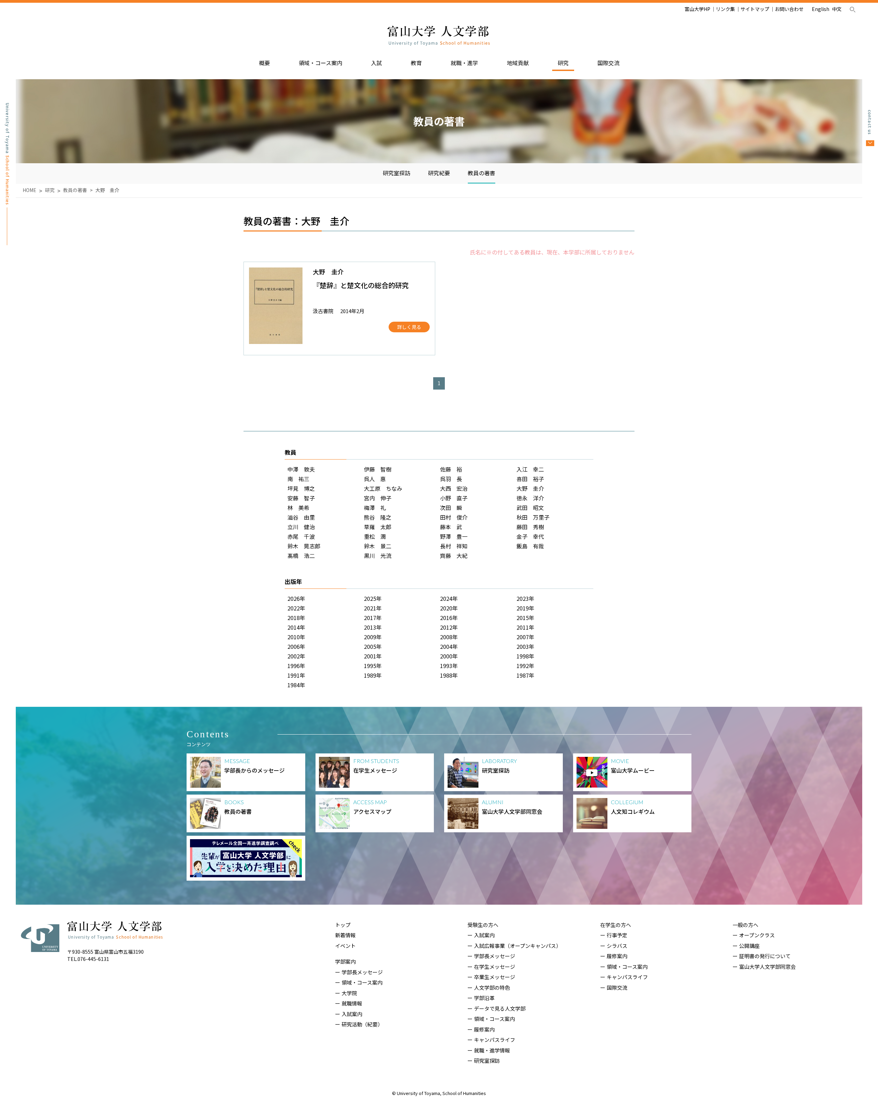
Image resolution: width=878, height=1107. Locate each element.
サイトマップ (754, 8)
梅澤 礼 (375, 507)
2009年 (373, 637)
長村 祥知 (453, 546)
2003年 (525, 646)
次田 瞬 (451, 507)
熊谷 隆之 (377, 517)
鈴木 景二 (377, 546)
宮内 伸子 (377, 498)
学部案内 (345, 961)
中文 (837, 8)
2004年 (449, 646)
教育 (416, 63)
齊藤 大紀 (453, 555)
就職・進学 (464, 63)
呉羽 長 (451, 479)
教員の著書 (481, 173)
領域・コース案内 (320, 63)
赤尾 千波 (301, 536)
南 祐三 (298, 479)
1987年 (525, 675)
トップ (343, 924)
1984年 (296, 685)
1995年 (373, 666)
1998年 (525, 656)
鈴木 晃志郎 (303, 546)
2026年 (296, 598)
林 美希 (298, 507)
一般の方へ (745, 924)
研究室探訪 (396, 173)
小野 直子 (453, 498)
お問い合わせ (789, 8)
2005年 (373, 646)
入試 (376, 63)
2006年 (296, 646)
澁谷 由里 (301, 517)
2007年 (525, 637)
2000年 (449, 656)
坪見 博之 (301, 488)
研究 (563, 63)
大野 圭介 (530, 488)
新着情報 (345, 935)
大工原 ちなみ (383, 488)
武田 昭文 (530, 507)
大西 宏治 (453, 488)
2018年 (296, 618)
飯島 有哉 (530, 546)
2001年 (373, 656)
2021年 (373, 608)
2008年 (449, 637)
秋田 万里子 (533, 517)
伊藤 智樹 (377, 469)
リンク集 (725, 8)
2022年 (296, 608)
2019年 (525, 608)
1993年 (449, 666)
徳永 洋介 (530, 498)
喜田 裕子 (530, 479)
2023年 (525, 598)
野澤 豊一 (453, 536)
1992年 (525, 666)
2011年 (525, 627)
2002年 (296, 656)
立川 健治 (301, 527)
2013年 (373, 627)
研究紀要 (439, 173)
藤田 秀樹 (530, 527)
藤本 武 (451, 527)
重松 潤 (375, 536)
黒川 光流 (377, 555)
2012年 (449, 627)
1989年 (373, 675)
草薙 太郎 (377, 527)
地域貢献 (518, 63)
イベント (345, 945)
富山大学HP (697, 8)
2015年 (525, 618)
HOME (29, 190)
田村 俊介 (453, 517)
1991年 (296, 675)
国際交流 (608, 63)
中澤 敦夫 (301, 469)
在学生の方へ (615, 924)
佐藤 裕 (451, 469)
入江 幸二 (530, 469)
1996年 (296, 666)
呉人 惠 (375, 479)
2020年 (449, 608)
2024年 (449, 598)
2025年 (373, 598)
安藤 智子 (301, 498)
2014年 (296, 627)
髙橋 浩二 (301, 555)
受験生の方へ (482, 924)
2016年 (449, 618)
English (820, 8)
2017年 (373, 618)
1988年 (449, 675)
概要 (264, 63)
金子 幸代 (530, 536)
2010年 (296, 637)
